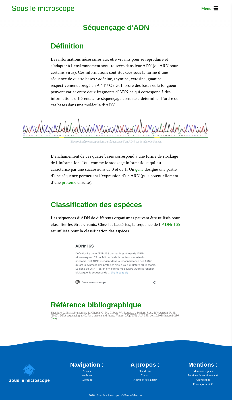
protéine (69, 182)
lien (54, 318)
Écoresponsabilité (203, 384)
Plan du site (145, 371)
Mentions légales (203, 371)
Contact (145, 375)
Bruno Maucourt (133, 395)
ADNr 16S (171, 224)
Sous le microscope (43, 8)
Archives (87, 375)
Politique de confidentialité (203, 375)
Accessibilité (203, 379)
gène (139, 169)
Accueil (87, 371)
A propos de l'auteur (145, 379)
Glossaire (87, 379)
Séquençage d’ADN (116, 27)
